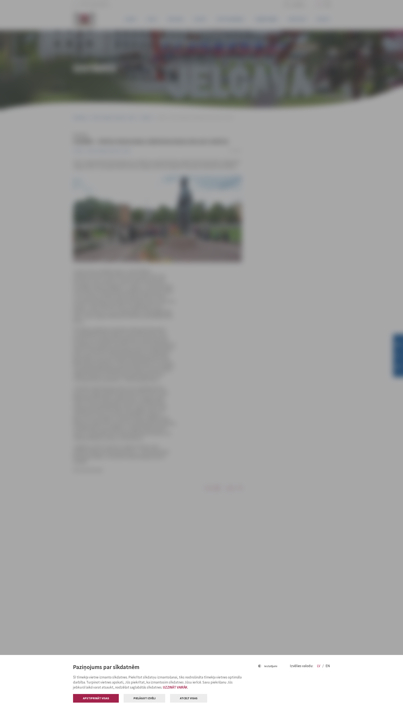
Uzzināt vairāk (175, 687)
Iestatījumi (270, 666)
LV (319, 666)
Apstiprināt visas (96, 698)
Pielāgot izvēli (144, 698)
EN (328, 666)
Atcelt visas (189, 698)
